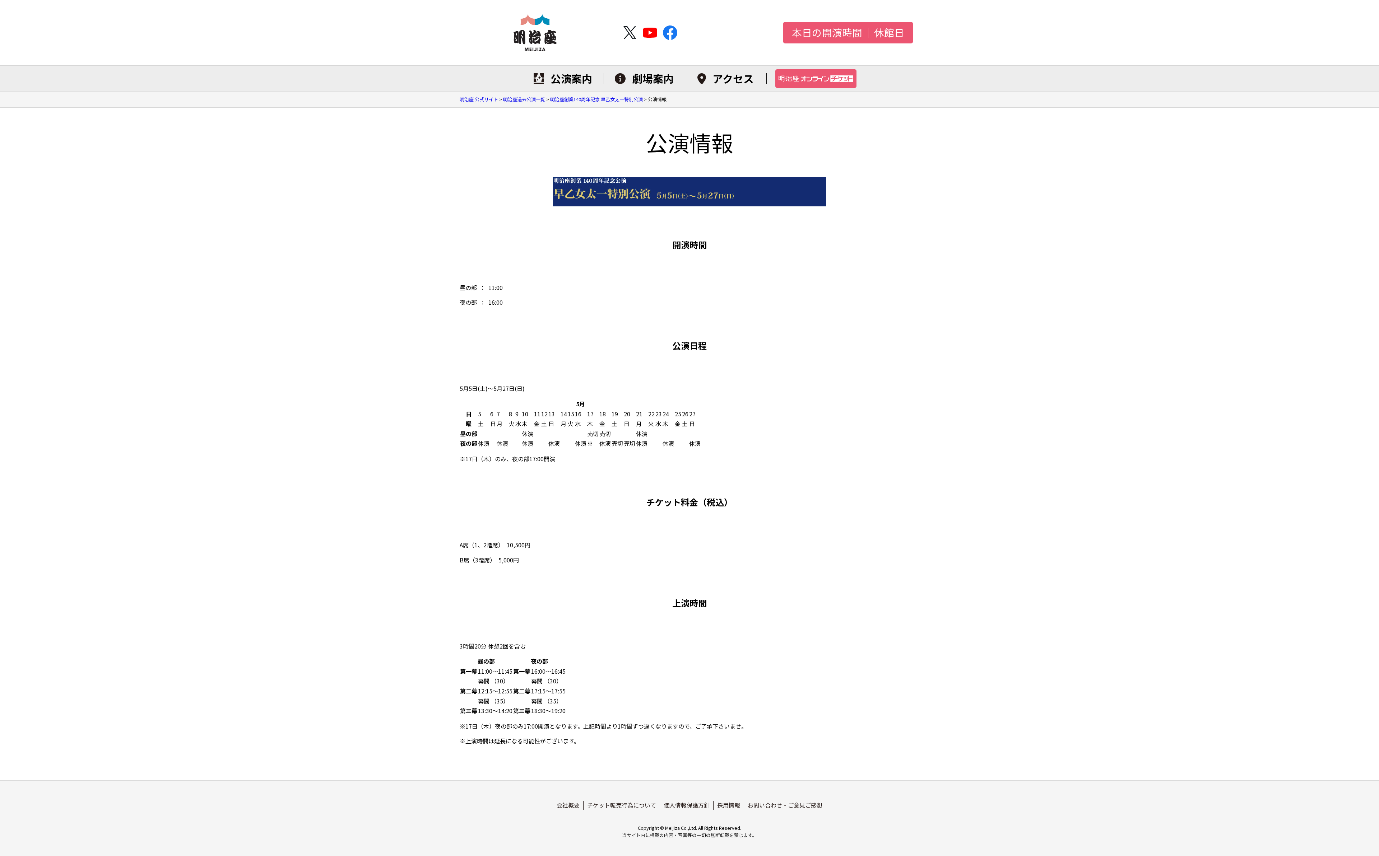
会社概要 (568, 805)
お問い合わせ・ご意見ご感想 (785, 805)
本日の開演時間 (827, 33)
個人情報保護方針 (687, 805)
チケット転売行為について (621, 805)
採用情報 (728, 805)
